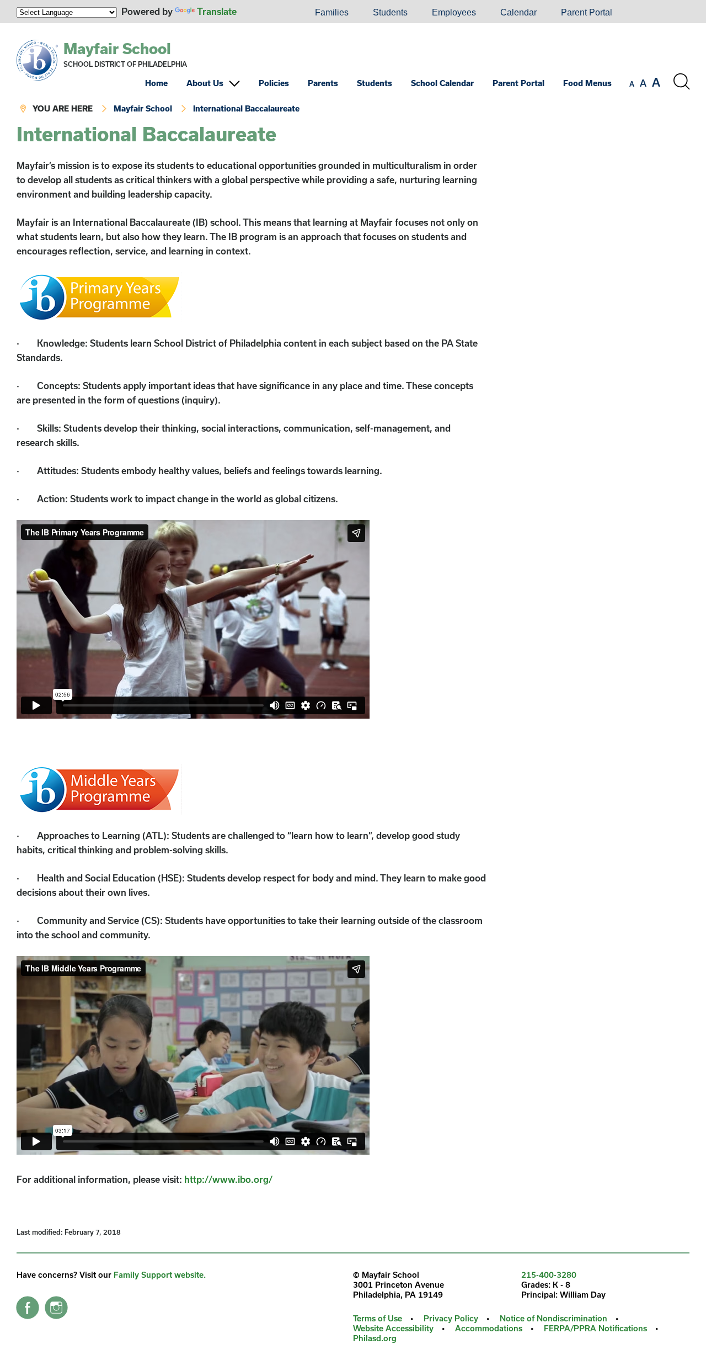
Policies (274, 83)
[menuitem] (265, 13)
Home (156, 83)
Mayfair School (117, 48)
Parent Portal (586, 12)
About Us (204, 83)
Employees (454, 12)
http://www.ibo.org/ (228, 1179)
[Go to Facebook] (28, 1305)
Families (332, 12)
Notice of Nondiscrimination (553, 1318)
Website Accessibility (393, 1328)
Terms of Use (377, 1318)
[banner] (353, 73)
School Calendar (442, 83)
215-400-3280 (548, 1274)
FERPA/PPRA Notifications (595, 1328)
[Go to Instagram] (56, 1305)
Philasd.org (375, 1338)
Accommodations (488, 1328)
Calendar (518, 12)
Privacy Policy (451, 1318)
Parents (323, 83)
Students (390, 12)
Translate (217, 11)
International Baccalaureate (246, 108)
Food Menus (587, 83)
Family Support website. (160, 1274)
